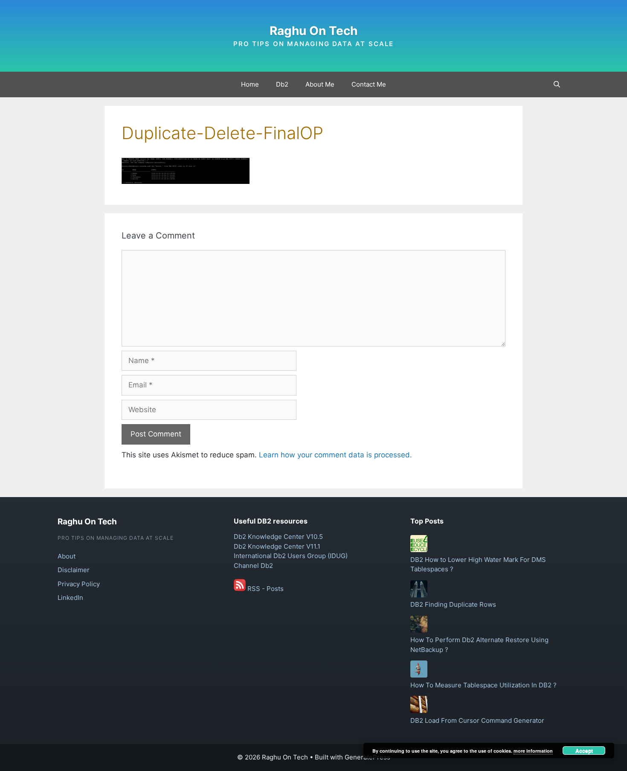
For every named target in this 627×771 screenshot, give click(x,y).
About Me (319, 84)
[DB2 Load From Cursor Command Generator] (418, 711)
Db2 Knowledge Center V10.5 (278, 536)
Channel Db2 (253, 566)
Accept (584, 750)
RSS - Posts (265, 589)
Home (250, 84)
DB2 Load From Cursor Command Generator (477, 720)
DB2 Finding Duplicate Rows (453, 604)
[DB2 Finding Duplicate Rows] (418, 595)
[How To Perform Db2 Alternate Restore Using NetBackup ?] (418, 630)
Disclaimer (74, 570)
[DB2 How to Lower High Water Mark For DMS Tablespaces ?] (418, 550)
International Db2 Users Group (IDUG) (291, 556)
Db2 (282, 84)
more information (533, 751)
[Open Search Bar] (556, 84)
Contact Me (368, 84)
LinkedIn (70, 598)
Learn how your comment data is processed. (335, 455)
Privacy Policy (79, 584)
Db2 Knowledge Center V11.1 (277, 546)
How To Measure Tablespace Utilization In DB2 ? (483, 685)
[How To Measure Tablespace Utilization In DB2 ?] (418, 675)
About (66, 556)
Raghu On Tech (313, 30)
